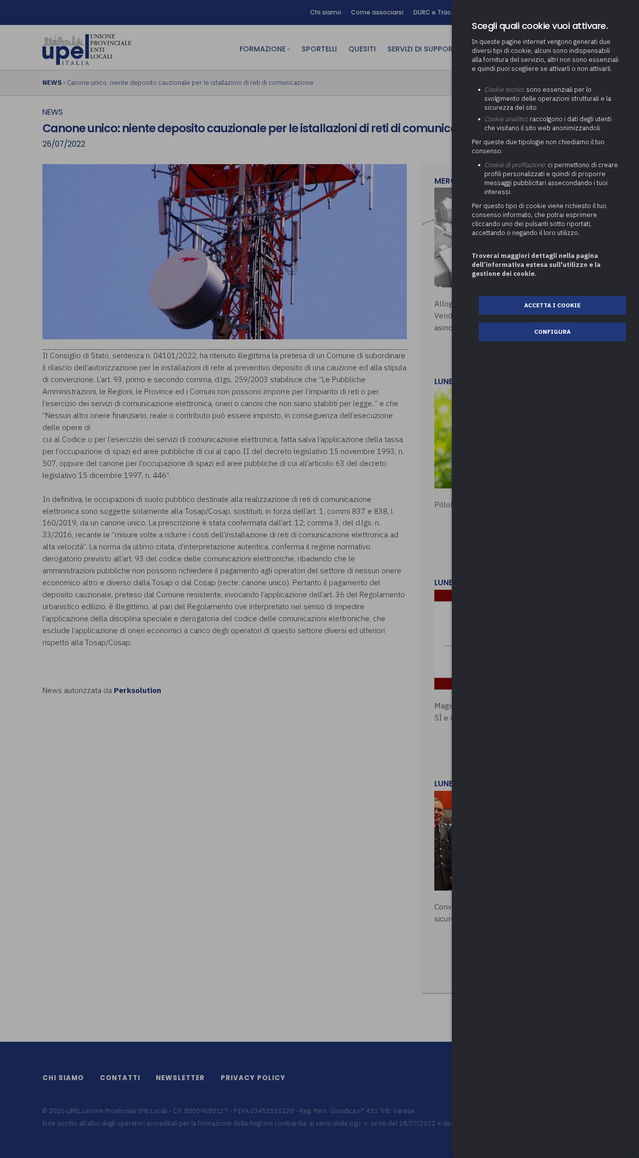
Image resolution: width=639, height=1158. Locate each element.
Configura (552, 331)
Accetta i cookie (552, 305)
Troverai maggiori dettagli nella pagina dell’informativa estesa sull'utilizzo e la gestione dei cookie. (536, 264)
